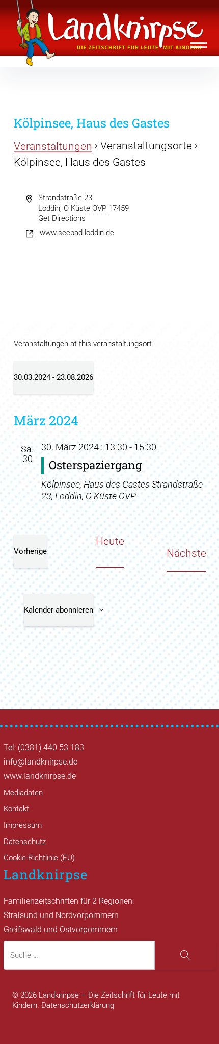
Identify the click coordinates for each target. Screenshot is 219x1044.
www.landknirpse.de (40, 776)
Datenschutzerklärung (77, 1005)
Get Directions (62, 218)
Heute (110, 541)
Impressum (23, 825)
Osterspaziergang (95, 464)
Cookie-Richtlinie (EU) (39, 857)
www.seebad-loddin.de (77, 232)
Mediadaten (23, 792)
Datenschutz (25, 841)
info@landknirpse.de (40, 762)
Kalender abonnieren (58, 610)
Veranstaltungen (53, 146)
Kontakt (16, 808)
